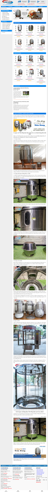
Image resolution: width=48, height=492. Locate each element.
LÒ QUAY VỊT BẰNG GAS (6, 28)
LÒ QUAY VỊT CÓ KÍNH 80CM (6, 24)
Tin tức (23, 465)
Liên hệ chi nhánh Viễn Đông (32, 6)
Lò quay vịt (4, 6)
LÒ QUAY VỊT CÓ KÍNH (17, 53)
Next (45, 14)
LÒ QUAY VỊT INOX (17, 22)
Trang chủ (4, 465)
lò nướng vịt (31, 135)
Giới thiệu (10, 465)
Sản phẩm (17, 465)
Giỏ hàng (41, 6)
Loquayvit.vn (15, 413)
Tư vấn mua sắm (17, 6)
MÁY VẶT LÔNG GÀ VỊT (5, 17)
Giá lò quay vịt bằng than (22, 411)
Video (24, 6)
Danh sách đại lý (38, 465)
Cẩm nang (10, 6)
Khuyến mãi (30, 465)
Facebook (3, 32)
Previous (14, 14)
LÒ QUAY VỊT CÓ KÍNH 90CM (6, 22)
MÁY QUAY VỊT (4, 16)
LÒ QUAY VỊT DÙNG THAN (6, 25)
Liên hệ (45, 465)
